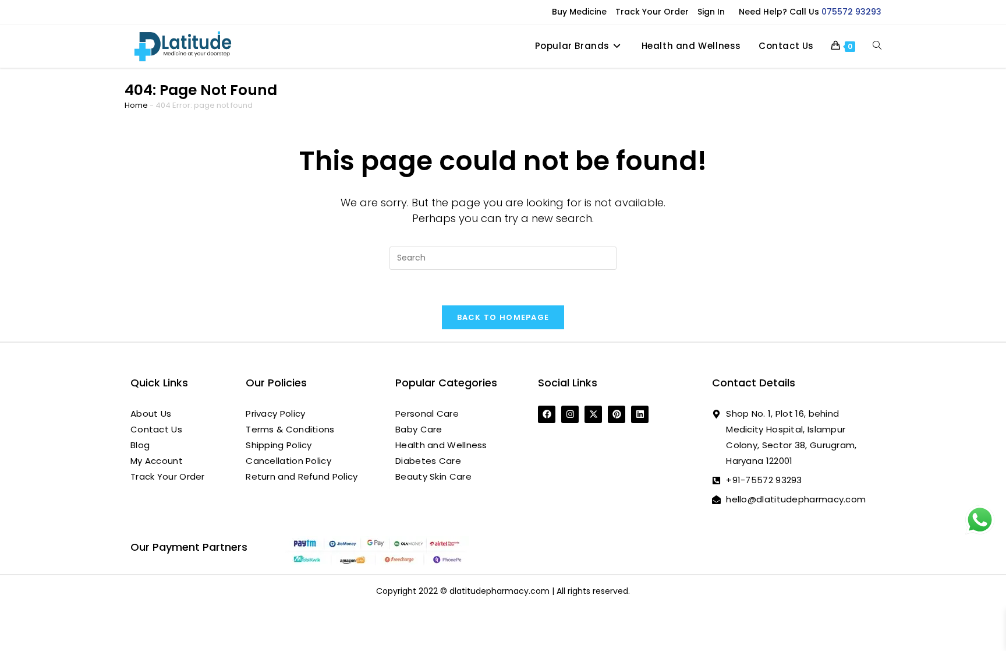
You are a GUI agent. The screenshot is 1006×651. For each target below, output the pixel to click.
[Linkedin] (640, 414)
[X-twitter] (593, 414)
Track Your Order (652, 11)
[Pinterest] (616, 414)
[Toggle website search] (877, 46)
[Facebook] (546, 414)
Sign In (711, 11)
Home (136, 105)
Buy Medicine (579, 11)
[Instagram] (570, 414)
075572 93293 (851, 11)
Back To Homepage (503, 317)
